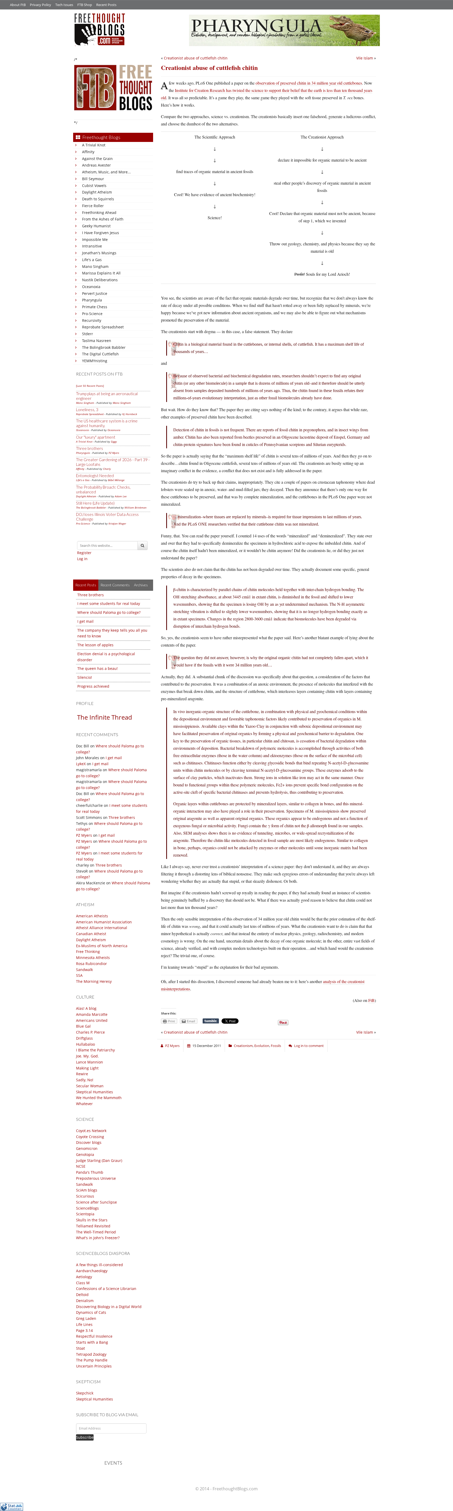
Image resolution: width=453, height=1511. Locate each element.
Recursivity (91, 320)
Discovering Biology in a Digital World (109, 1306)
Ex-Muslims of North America (101, 945)
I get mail (85, 621)
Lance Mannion (89, 1062)
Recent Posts (106, 4)
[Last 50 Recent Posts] (90, 386)
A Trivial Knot (93, 144)
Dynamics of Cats (91, 1312)
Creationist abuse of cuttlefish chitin (196, 58)
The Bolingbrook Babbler (104, 347)
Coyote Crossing (90, 1136)
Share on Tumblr (211, 1021)
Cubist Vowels (94, 185)
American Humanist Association (104, 921)
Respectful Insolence (94, 1336)
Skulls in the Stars (91, 1219)
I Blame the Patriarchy (95, 1049)
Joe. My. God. (87, 1056)
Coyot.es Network (91, 1130)
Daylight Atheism (97, 192)
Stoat (80, 1348)
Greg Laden (86, 1318)
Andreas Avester (96, 165)
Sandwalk (84, 969)
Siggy (114, 441)
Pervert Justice (94, 293)
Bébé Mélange (116, 480)
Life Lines (84, 1324)
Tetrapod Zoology (91, 1354)
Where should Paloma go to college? (109, 612)
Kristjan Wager (117, 523)
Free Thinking (88, 951)
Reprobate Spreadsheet (103, 326)
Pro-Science (92, 313)
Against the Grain (97, 158)
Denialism (85, 1300)
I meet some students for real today (108, 603)
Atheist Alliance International (101, 927)
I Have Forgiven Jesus (100, 232)
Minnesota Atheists (93, 957)
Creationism (243, 1045)
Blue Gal (83, 1026)
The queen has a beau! (97, 668)
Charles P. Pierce (90, 1032)
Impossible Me (95, 239)
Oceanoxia (91, 286)
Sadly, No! (84, 1079)
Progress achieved (93, 686)
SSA (79, 975)
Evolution (261, 1045)
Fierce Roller (93, 205)
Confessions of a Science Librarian (106, 1288)
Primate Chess (94, 306)
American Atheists (92, 915)
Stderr (87, 333)
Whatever (84, 1103)
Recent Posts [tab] (85, 585)
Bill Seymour (93, 178)
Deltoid (82, 1294)
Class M (83, 1282)
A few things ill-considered (99, 1264)
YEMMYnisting (94, 360)
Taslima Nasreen (96, 340)
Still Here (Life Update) (95, 503)
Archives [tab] (141, 585)
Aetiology (84, 1276)
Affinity (88, 151)
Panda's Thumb (89, 1172)
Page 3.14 (84, 1330)
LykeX (81, 763)
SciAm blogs (86, 1190)
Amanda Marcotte (91, 1014)
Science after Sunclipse (96, 1202)
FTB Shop (84, 4)
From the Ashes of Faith (102, 219)
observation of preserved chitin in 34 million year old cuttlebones (309, 83)
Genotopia (85, 1154)
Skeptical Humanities (94, 1091)
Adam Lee (121, 496)
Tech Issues (64, 4)
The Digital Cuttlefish (100, 353)
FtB (371, 1000)
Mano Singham (95, 266)
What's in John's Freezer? (98, 1237)
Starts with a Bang (92, 1342)
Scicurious (85, 1196)
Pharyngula (92, 299)
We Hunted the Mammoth (99, 1097)
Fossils (276, 1045)
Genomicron (87, 1148)
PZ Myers (114, 453)
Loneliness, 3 (87, 409)
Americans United (91, 1020)
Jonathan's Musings (99, 252)
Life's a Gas (92, 259)
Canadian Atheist (91, 933)
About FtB (18, 4)
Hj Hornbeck (129, 414)
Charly (107, 469)
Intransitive (92, 246)
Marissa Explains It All (101, 273)
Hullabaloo (85, 1044)
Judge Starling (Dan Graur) (99, 1160)
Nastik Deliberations (100, 279)
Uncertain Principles (94, 1366)
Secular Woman (90, 1085)
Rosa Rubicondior (91, 963)
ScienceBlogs (87, 1208)
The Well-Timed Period (96, 1231)
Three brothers (89, 448)
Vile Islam (364, 58)
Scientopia (85, 1213)
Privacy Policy (40, 4)
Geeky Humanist (96, 225)
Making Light (87, 1068)
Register (84, 552)
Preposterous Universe (96, 1178)
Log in (82, 558)
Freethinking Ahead (99, 212)
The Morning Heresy (94, 981)
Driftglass (84, 1038)
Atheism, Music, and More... (106, 171)
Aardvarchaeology (91, 1270)
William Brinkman (136, 507)
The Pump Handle (91, 1360)
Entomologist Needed (95, 475)
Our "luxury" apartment (95, 437)
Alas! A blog (86, 1008)
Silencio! (84, 677)
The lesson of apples (95, 644)
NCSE (80, 1166)
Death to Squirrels (98, 198)
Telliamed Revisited (93, 1225)
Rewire (82, 1073)
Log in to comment (309, 1045)
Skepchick (84, 1393)
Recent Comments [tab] (115, 585)
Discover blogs (88, 1142)
